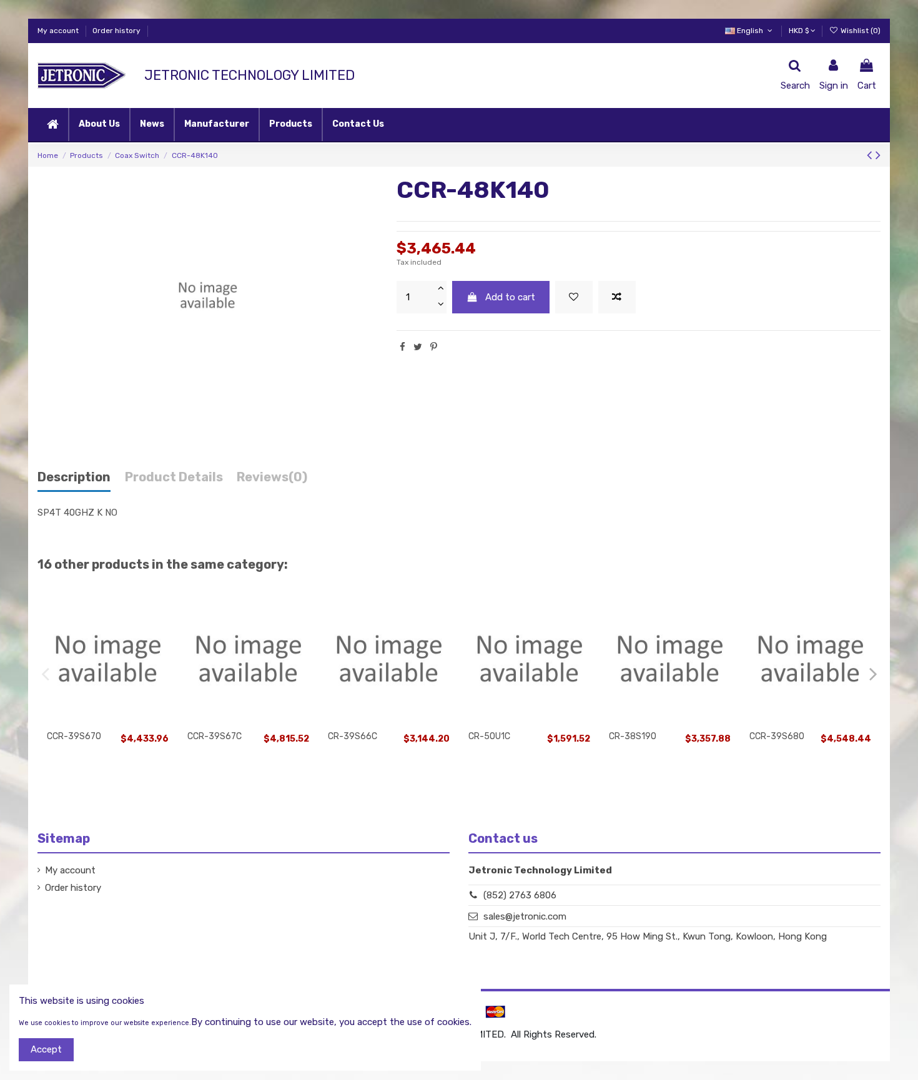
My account (59, 30)
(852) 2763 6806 (519, 895)
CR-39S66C (352, 736)
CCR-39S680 (776, 736)
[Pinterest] (433, 347)
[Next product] (878, 155)
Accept (46, 1049)
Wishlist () (860, 30)
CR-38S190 (632, 736)
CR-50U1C (489, 736)
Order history (116, 30)
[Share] (402, 347)
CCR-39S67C (214, 736)
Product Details (174, 477)
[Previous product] (871, 155)
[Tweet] (417, 347)
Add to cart (510, 297)
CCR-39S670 (74, 736)
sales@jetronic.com (524, 916)
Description (74, 477)
